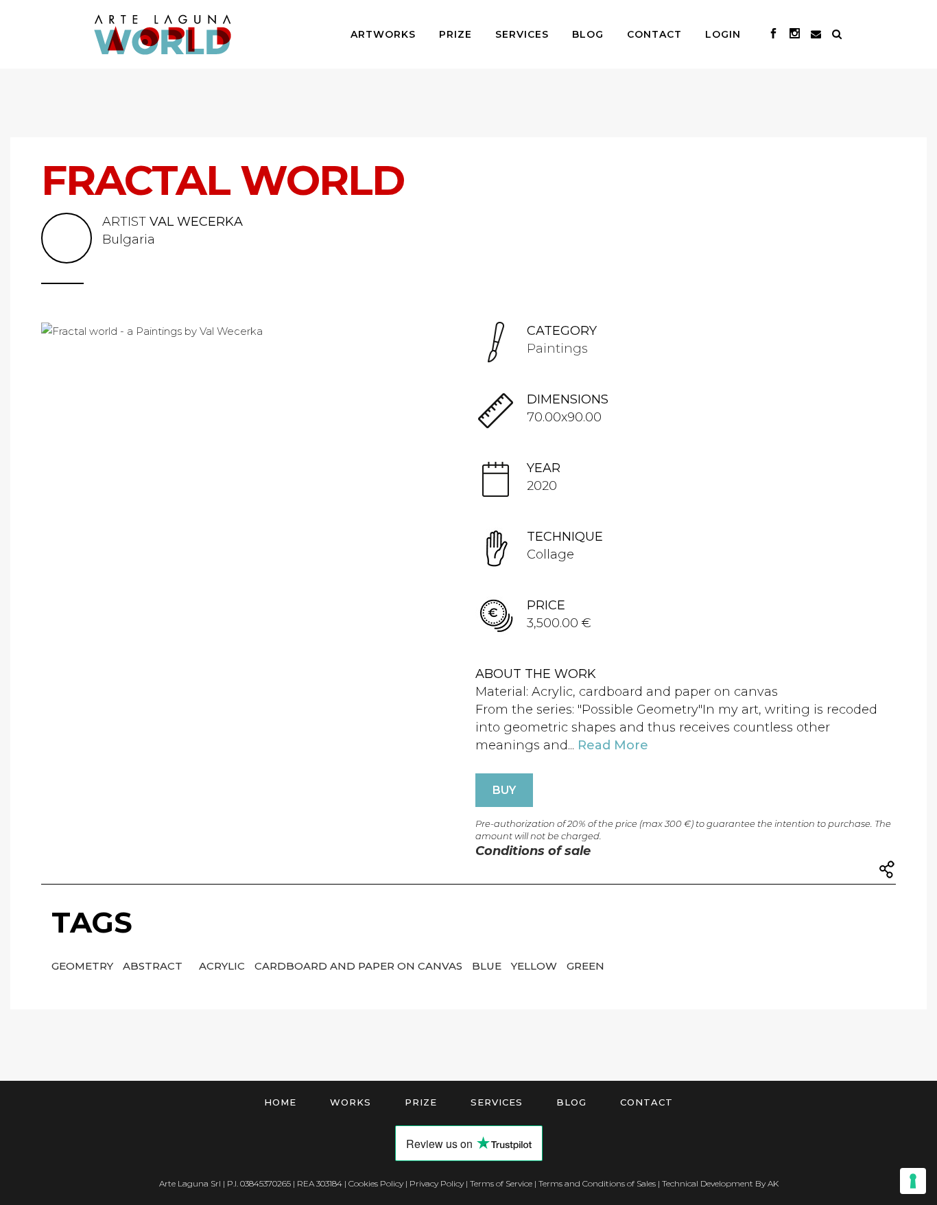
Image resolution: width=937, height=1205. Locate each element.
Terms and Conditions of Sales (597, 1183)
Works (350, 1102)
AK (773, 1183)
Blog (571, 1102)
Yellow (535, 965)
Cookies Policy (375, 1183)
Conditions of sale (533, 850)
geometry (83, 965)
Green (585, 965)
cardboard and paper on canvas (359, 965)
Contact (646, 1102)
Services (497, 1102)
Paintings (557, 348)
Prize (421, 1102)
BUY (504, 790)
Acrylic (223, 965)
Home (280, 1102)
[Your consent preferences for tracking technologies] (913, 1181)
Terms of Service (501, 1183)
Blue (488, 965)
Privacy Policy (437, 1183)
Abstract (154, 965)
